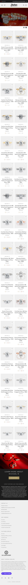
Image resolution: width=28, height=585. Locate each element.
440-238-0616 (4, 509)
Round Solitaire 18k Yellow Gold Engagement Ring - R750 (7, 260)
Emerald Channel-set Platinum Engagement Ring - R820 (21, 128)
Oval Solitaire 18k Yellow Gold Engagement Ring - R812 (7, 154)
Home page (3, 545)
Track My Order (4, 537)
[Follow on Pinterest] (12, 578)
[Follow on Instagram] (8, 578)
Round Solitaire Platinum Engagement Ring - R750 (7, 338)
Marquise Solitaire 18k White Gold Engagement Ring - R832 (21, 286)
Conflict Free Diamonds (5, 527)
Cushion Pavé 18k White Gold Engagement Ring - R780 (7, 286)
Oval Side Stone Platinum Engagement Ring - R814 (7, 232)
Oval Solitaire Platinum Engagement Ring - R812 (7, 364)
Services (2, 533)
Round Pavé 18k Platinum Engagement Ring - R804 (7, 417)
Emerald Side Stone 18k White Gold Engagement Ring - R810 (21, 207)
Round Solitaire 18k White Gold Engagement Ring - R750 (21, 339)
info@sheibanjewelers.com (6, 513)
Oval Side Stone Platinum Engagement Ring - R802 (20, 391)
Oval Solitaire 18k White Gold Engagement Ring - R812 (7, 392)
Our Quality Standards (5, 523)
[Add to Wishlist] (12, 32)
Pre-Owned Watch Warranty (6, 543)
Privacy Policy (3, 547)
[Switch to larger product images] (23, 27)
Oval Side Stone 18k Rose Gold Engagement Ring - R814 (21, 313)
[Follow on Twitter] (5, 578)
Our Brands (3, 521)
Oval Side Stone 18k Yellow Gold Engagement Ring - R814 (21, 154)
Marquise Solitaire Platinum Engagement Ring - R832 (21, 260)
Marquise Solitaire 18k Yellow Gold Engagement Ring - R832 (21, 101)
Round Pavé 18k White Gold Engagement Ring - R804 (7, 444)
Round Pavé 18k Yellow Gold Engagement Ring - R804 (21, 418)
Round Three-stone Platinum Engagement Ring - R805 (7, 313)
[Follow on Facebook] (2, 578)
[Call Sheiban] (26, 1)
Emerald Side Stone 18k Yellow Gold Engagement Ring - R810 (21, 49)
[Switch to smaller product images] (26, 27)
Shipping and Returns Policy (6, 535)
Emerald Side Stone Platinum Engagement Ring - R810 (7, 180)
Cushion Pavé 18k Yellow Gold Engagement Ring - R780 (7, 128)
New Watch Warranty (5, 541)
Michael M (7, 45)
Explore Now (14, 477)
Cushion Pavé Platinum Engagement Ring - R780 (7, 100)
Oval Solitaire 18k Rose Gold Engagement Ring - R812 (21, 233)
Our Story (3, 519)
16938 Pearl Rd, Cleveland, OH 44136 (8, 507)
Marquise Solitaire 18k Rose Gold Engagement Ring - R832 (21, 365)
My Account (3, 539)
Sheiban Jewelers (4, 505)
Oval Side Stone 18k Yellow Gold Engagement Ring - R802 (21, 75)
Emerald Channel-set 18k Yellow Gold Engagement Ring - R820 (7, 75)
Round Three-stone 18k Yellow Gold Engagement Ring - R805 (7, 49)
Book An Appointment (5, 511)
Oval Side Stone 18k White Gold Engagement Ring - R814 (20, 180)
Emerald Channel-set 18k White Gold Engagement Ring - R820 (7, 207)
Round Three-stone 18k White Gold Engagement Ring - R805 (21, 444)
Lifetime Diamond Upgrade (6, 525)
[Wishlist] (4, 5)
